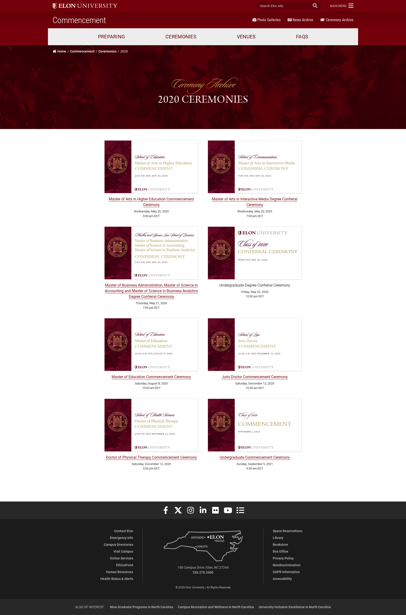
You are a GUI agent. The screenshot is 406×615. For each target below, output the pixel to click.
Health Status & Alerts (116, 578)
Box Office (280, 551)
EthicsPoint (124, 565)
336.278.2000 (203, 572)
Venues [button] (246, 36)
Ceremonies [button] (180, 36)
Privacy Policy (283, 558)
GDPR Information (286, 572)
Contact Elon (123, 531)
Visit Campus (123, 551)
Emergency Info (121, 537)
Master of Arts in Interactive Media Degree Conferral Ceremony (254, 201)
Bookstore (280, 544)
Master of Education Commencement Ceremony (151, 376)
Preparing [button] (111, 36)
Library (278, 537)
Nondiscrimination (287, 565)
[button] (341, 5)
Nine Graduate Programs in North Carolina (141, 607)
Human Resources (119, 572)
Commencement (79, 20)
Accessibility (282, 578)
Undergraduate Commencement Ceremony (255, 457)
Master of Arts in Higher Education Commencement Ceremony (151, 201)
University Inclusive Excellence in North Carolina (295, 607)
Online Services (121, 558)
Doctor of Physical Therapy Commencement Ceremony (151, 457)
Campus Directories (118, 544)
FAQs (302, 36)
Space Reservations (287, 531)
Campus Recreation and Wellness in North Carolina (216, 607)
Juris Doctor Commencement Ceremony (255, 376)
